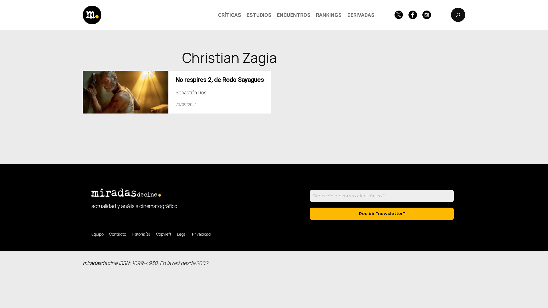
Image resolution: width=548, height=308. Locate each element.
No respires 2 (220, 79)
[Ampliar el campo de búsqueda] (458, 15)
